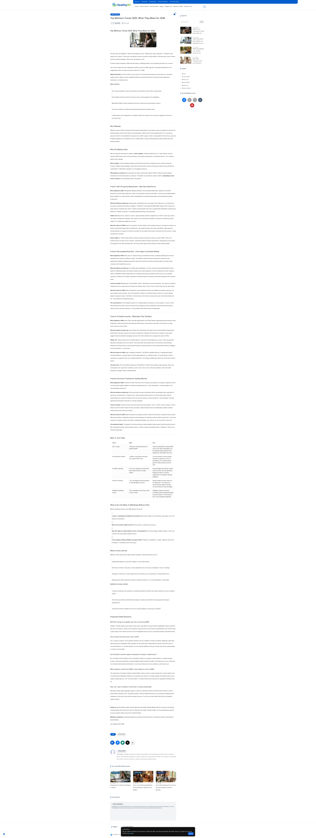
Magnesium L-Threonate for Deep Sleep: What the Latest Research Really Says (198, 32)
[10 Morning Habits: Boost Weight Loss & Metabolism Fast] (185, 40)
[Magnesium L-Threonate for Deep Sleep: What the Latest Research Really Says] (185, 30)
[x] (189, 100)
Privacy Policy (130, 833)
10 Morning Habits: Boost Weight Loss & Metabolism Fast (198, 41)
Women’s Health (178, 6)
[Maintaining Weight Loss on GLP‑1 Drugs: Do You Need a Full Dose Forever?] (185, 50)
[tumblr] (200, 100)
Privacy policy (152, 1)
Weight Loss (168, 6)
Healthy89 (117, 23)
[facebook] (184, 100)
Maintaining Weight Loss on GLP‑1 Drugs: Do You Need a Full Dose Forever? (198, 51)
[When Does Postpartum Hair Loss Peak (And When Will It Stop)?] (185, 60)
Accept (190, 833)
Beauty (162, 6)
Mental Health (154, 6)
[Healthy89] (121, 4)
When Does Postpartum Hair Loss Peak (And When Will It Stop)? (198, 61)
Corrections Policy (174, 1)
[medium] (195, 100)
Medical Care (188, 6)
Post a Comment (117, 804)
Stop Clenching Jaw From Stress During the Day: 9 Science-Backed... (166, 788)
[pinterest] (192, 105)
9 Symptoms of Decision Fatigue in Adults (120, 786)
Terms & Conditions (163, 1)
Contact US (144, 1)
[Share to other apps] (132, 743)
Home (137, 6)
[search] (204, 6)
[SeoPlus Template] (111, 835)
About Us (137, 1)
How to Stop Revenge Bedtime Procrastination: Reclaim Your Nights (142, 788)
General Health (144, 6)
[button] (118, 743)
